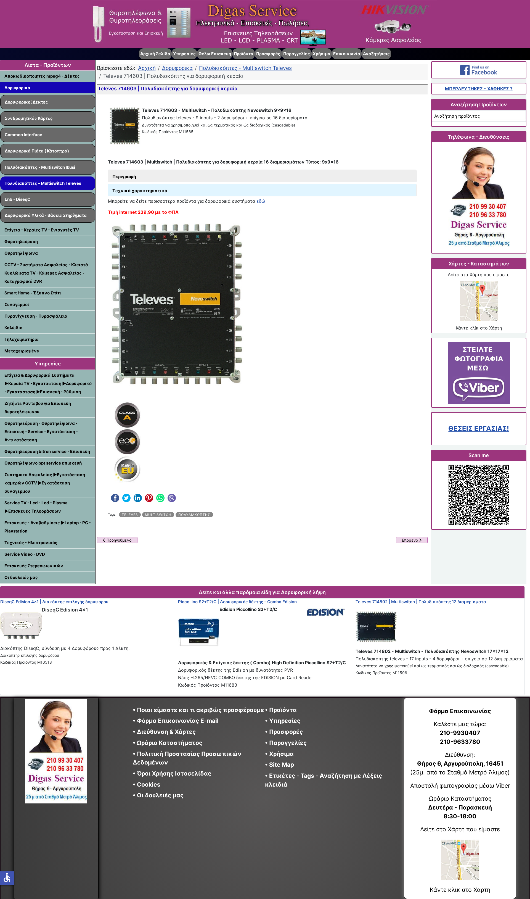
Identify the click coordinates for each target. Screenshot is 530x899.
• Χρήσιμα (279, 753)
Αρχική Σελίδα (155, 53)
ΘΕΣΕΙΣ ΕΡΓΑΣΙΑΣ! (478, 429)
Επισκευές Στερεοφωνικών (33, 565)
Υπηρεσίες (184, 53)
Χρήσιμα (321, 53)
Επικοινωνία (346, 53)
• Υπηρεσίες (282, 720)
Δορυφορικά (17, 87)
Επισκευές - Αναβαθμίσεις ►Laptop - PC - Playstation (47, 527)
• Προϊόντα (281, 709)
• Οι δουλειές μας (158, 795)
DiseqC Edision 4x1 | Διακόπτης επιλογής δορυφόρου (54, 601)
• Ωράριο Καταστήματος (167, 742)
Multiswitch (158, 515)
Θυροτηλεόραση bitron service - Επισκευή (47, 451)
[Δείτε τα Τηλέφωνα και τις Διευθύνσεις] (478, 197)
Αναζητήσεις (376, 53)
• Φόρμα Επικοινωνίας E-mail (176, 720)
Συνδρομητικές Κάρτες (29, 118)
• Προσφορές (284, 731)
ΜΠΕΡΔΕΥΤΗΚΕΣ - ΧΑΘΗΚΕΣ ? (479, 88)
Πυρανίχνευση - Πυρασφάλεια (35, 316)
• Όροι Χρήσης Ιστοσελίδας (174, 773)
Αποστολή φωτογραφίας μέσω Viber (460, 785)
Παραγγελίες (296, 53)
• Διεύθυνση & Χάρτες (164, 731)
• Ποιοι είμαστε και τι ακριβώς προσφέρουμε (198, 709)
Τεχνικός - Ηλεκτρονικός (30, 542)
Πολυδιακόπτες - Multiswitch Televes (42, 183)
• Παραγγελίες (286, 742)
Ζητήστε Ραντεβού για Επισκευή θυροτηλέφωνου (37, 407)
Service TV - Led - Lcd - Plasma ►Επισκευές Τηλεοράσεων (36, 507)
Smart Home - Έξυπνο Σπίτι (32, 293)
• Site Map (279, 764)
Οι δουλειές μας (21, 577)
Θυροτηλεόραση (21, 241)
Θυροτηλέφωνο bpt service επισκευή (43, 463)
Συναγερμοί (16, 304)
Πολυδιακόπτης (194, 515)
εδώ (260, 201)
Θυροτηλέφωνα (21, 253)
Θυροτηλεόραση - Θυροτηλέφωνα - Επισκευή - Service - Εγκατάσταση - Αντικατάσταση (41, 431)
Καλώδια (13, 327)
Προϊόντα (243, 53)
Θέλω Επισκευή (214, 53)
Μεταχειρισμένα (21, 351)
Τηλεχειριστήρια (21, 339)
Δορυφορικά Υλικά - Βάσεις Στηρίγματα (46, 215)
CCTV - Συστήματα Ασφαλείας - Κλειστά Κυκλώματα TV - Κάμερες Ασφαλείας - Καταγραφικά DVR (46, 273)
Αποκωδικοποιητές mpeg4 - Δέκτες (42, 76)
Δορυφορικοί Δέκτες (26, 102)
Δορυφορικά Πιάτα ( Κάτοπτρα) (37, 151)
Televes (130, 515)
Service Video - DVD (24, 554)
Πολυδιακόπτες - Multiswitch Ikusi (40, 167)
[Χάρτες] (478, 301)
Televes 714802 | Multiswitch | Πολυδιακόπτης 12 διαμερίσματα (421, 601)
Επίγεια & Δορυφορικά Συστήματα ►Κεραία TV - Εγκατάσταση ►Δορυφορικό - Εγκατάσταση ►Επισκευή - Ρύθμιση (48, 383)
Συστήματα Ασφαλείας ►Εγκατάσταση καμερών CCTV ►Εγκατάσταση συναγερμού (44, 483)
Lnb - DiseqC (17, 199)
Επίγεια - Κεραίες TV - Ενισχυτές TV (41, 230)
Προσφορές (268, 53)
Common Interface (23, 134)
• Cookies (146, 784)
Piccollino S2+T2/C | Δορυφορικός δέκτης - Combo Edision (237, 601)
